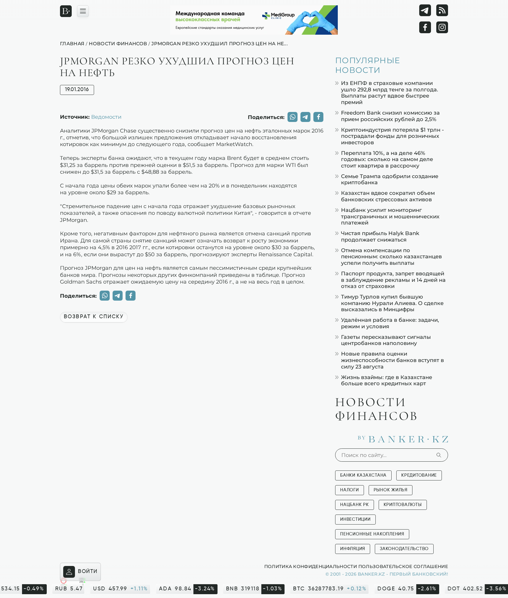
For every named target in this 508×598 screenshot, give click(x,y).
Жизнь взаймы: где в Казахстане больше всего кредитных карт (386, 380)
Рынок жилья (390, 490)
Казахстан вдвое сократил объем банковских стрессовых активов (388, 196)
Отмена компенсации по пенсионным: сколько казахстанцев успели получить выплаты (391, 256)
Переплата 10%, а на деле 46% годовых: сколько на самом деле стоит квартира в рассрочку (387, 159)
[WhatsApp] (293, 117)
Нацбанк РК (354, 504)
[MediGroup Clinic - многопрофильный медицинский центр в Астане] (254, 20)
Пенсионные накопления (372, 534)
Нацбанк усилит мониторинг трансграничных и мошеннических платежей (390, 216)
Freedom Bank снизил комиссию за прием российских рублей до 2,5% (390, 116)
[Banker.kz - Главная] (66, 11)
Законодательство (404, 549)
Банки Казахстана (363, 475)
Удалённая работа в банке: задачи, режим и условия (390, 323)
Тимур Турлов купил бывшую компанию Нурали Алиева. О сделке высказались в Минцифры (392, 303)
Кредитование (419, 475)
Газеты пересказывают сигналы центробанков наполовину (386, 340)
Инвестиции (355, 519)
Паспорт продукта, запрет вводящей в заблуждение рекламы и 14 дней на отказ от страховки (393, 279)
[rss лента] (442, 10)
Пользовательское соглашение (403, 566)
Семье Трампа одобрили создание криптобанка (389, 179)
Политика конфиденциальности (310, 566)
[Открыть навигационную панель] (83, 11)
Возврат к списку (94, 316)
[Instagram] (442, 27)
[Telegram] (425, 10)
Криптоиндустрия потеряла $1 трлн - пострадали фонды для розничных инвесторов (392, 136)
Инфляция (352, 549)
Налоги (349, 490)
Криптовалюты (403, 504)
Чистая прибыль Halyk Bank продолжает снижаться (380, 236)
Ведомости (106, 116)
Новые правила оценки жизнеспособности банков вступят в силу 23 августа (392, 360)
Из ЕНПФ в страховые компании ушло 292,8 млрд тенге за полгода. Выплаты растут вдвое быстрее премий (389, 92)
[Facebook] (425, 27)
